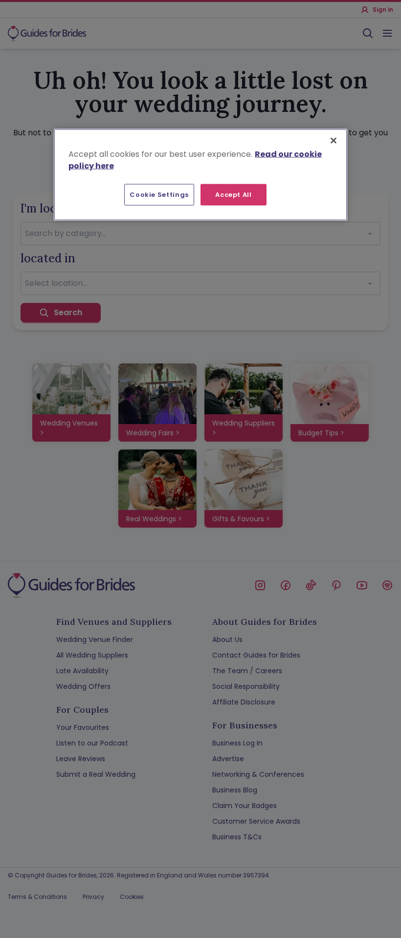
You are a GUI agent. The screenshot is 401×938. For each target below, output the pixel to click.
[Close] (333, 140)
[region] (200, 175)
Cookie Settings (159, 194)
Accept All (233, 194)
